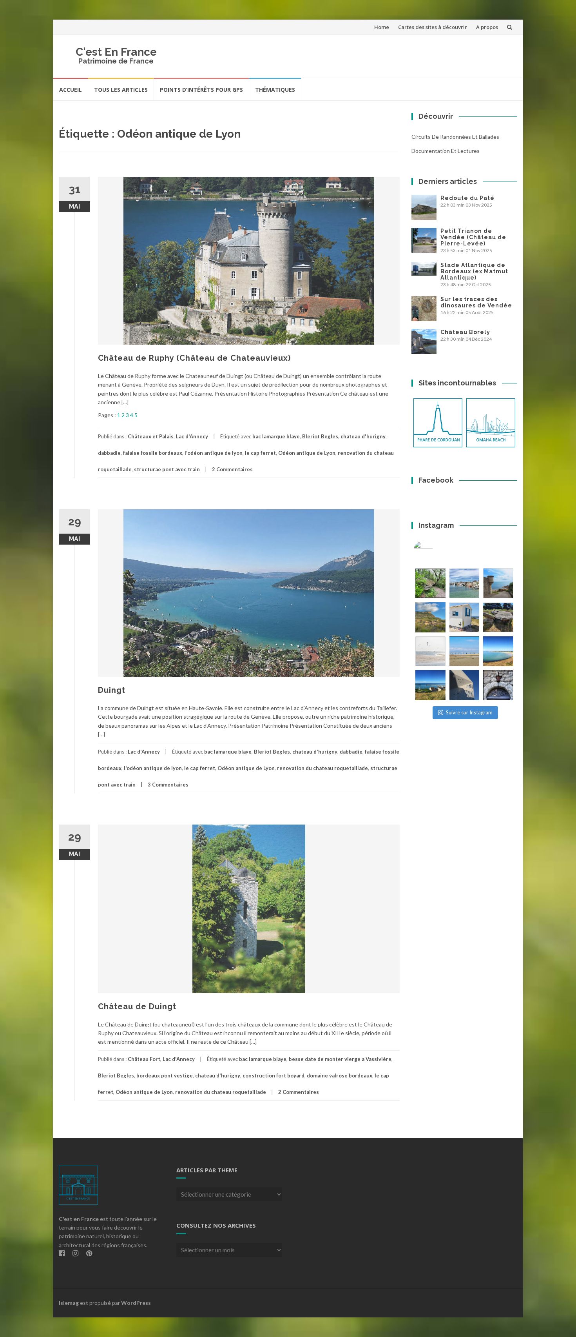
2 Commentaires (232, 469)
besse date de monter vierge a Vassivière (340, 1059)
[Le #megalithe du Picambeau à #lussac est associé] (430, 583)
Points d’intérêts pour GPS (201, 89)
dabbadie (109, 453)
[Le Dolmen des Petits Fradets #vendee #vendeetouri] (498, 617)
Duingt (111, 690)
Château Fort (144, 1059)
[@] (434, 550)
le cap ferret (260, 453)
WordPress (136, 1302)
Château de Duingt (137, 1006)
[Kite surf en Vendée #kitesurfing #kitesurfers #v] (430, 651)
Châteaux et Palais (151, 436)
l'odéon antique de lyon (214, 453)
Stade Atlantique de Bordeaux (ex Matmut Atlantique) (474, 271)
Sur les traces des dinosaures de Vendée (476, 302)
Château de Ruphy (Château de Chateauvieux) (194, 358)
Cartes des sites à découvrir (432, 27)
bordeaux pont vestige (164, 1075)
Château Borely (465, 332)
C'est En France (116, 51)
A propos (487, 27)
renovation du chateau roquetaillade (322, 768)
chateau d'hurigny (363, 436)
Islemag (69, 1302)
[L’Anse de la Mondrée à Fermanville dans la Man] (498, 651)
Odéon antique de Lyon (306, 453)
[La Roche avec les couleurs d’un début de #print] (430, 617)
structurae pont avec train (167, 469)
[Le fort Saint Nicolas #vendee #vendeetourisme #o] (498, 583)
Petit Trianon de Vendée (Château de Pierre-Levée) (473, 237)
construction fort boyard (273, 1075)
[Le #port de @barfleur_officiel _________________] (464, 583)
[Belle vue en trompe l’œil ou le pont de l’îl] (464, 651)
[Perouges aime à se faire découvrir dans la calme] (498, 685)
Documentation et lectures (445, 150)
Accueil (70, 89)
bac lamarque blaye (276, 436)
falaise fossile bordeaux (152, 453)
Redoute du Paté (467, 198)
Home (381, 27)
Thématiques (275, 89)
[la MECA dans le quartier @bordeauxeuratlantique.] (464, 685)
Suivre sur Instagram (469, 712)
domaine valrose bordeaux (339, 1075)
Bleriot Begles (320, 436)
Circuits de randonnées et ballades (455, 136)
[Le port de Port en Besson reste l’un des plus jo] (430, 685)
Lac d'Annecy (192, 436)
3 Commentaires (168, 784)
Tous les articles (121, 89)
